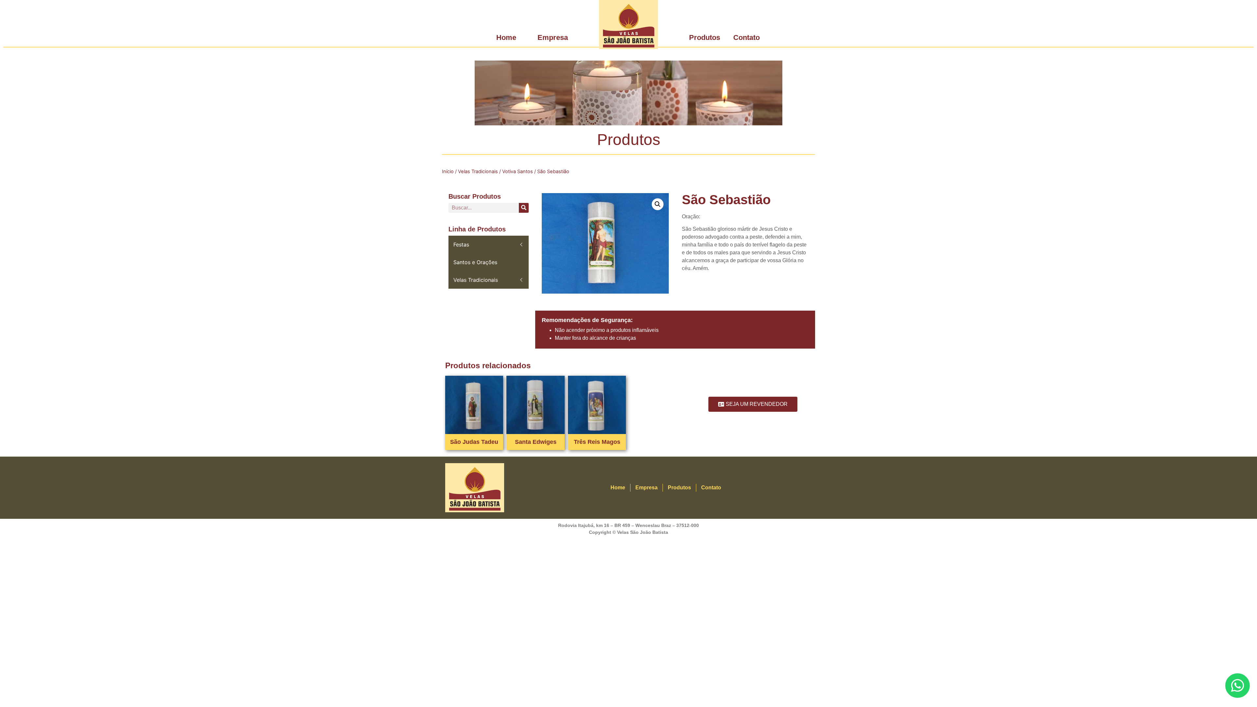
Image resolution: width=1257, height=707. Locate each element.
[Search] (524, 208)
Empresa (552, 37)
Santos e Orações (475, 262)
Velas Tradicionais (478, 171)
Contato (746, 37)
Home (506, 37)
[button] (658, 204)
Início (448, 171)
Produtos (704, 37)
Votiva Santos (517, 171)
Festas (461, 244)
